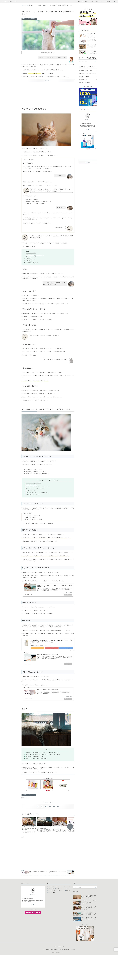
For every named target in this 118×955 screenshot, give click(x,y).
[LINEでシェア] (50, 806)
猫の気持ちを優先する (31, 485)
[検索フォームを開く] (114, 1)
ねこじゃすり (47, 276)
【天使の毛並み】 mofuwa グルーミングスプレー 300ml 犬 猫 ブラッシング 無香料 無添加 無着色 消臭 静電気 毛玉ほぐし (51, 641)
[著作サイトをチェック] (87, 129)
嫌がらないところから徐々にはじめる (35, 488)
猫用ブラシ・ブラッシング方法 (29, 794)
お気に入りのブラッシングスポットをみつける (38, 486)
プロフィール (54, 949)
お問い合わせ (46, 949)
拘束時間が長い (30, 260)
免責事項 (73, 949)
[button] (58, 806)
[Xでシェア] (38, 806)
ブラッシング (25, 797)
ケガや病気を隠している (32, 262)
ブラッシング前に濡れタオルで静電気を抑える (38, 492)
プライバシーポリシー (64, 949)
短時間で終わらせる (31, 490)
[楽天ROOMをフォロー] (88, 129)
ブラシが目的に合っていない (33, 494)
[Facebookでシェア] (42, 806)
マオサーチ (88, 119)
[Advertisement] (48, 92)
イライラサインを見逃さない (33, 483)
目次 (46, 80)
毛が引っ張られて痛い (31, 256)
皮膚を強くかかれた (31, 258)
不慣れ (27, 251)
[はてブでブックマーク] (46, 806)
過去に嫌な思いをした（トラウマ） (35, 255)
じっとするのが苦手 (31, 253)
